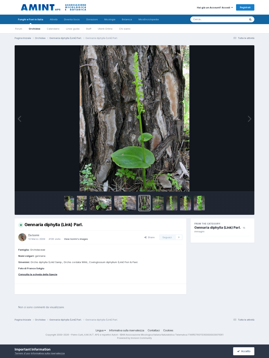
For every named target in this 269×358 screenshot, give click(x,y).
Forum (18, 28)
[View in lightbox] (134, 118)
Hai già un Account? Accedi (214, 7)
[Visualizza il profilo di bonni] (22, 237)
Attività (53, 19)
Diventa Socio (72, 19)
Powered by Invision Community (134, 338)
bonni (35, 235)
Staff (88, 28)
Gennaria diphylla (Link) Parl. (217, 227)
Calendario (53, 28)
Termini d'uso (22, 353)
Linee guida (72, 28)
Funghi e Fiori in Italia (30, 19)
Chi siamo (124, 28)
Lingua (100, 330)
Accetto (245, 351)
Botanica (127, 19)
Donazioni (92, 19)
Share (150, 237)
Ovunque (236, 19)
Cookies (168, 330)
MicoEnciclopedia (149, 19)
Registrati (245, 7)
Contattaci (154, 330)
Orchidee (34, 28)
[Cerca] (250, 19)
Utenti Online (105, 28)
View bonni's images (76, 238)
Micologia (109, 19)
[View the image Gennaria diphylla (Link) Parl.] (69, 203)
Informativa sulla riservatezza (126, 330)
